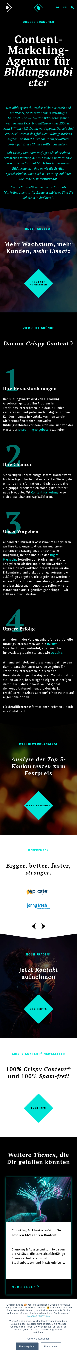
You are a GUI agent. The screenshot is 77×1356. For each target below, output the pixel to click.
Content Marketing (44, 492)
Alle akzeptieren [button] (27, 1346)
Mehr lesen (24, 1287)
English (67, 7)
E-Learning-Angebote (33, 429)
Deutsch (59, 7)
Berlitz (52, 644)
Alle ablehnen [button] (51, 1346)
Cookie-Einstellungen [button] (38, 1338)
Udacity (56, 652)
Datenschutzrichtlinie (38, 1315)
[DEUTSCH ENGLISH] (63, 7)
